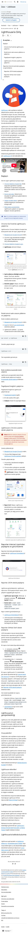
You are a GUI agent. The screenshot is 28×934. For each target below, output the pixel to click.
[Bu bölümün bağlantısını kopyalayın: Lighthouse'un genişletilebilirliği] (16, 715)
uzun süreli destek (19, 325)
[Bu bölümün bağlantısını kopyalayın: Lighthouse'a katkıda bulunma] (2, 837)
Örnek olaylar (4, 901)
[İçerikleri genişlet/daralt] (11, 41)
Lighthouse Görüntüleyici (17, 553)
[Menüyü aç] (2, 2)
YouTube (3, 915)
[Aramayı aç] (15, 2)
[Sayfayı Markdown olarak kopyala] (8, 35)
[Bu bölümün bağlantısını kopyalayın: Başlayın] (9, 176)
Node (5, 325)
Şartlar (3, 926)
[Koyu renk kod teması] (23, 336)
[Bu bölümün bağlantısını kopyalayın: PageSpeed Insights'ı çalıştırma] (24, 386)
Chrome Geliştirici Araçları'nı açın (13, 244)
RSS (2, 920)
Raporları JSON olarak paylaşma (12, 687)
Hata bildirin (4, 889)
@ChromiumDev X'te (6, 913)
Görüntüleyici (8, 707)
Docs (3, 7)
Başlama (22, 25)
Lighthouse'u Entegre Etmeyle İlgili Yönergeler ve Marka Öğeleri (13, 828)
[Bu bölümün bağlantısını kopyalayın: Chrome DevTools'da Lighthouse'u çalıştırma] (9, 226)
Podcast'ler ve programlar (7, 906)
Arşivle (3, 903)
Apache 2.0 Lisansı (5, 873)
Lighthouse (11, 7)
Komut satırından (9, 194)
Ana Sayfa (3, 25)
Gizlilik (7, 926)
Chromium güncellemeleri (7, 899)
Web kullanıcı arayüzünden (11, 207)
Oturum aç (23, 2)
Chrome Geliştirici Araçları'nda (12, 184)
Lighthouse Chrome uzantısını (12, 456)
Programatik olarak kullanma (9, 379)
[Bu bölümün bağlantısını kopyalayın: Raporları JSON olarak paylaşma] (2, 585)
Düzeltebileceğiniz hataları (15, 843)
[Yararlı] (15, 28)
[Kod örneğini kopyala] (25, 336)
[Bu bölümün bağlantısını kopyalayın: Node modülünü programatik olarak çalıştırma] (8, 372)
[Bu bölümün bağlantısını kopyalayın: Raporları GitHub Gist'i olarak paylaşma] (9, 630)
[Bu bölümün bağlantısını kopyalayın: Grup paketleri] (13, 733)
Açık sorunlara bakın (6, 892)
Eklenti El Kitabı (13, 800)
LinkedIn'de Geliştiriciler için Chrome (10, 918)
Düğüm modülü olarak (10, 200)
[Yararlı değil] (17, 28)
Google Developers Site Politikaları (11, 875)
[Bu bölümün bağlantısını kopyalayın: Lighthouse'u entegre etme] (2, 807)
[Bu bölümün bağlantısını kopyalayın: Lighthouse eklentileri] (18, 770)
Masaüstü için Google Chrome (13, 235)
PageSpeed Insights (10, 395)
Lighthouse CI (7, 156)
